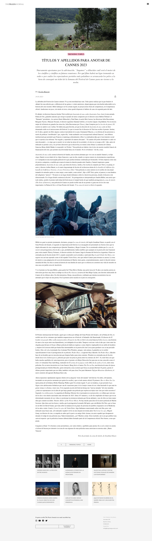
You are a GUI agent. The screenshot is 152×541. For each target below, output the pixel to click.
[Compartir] (115, 96)
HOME (89, 444)
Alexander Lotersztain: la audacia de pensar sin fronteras (74, 472)
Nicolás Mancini (44, 92)
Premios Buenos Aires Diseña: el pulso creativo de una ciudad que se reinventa (47, 500)
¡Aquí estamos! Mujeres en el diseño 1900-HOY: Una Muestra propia (104, 500)
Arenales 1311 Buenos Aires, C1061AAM (107, 522)
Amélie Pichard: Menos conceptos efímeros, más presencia (74, 500)
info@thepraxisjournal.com (110, 528)
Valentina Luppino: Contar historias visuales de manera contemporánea (104, 472)
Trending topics (76, 54)
